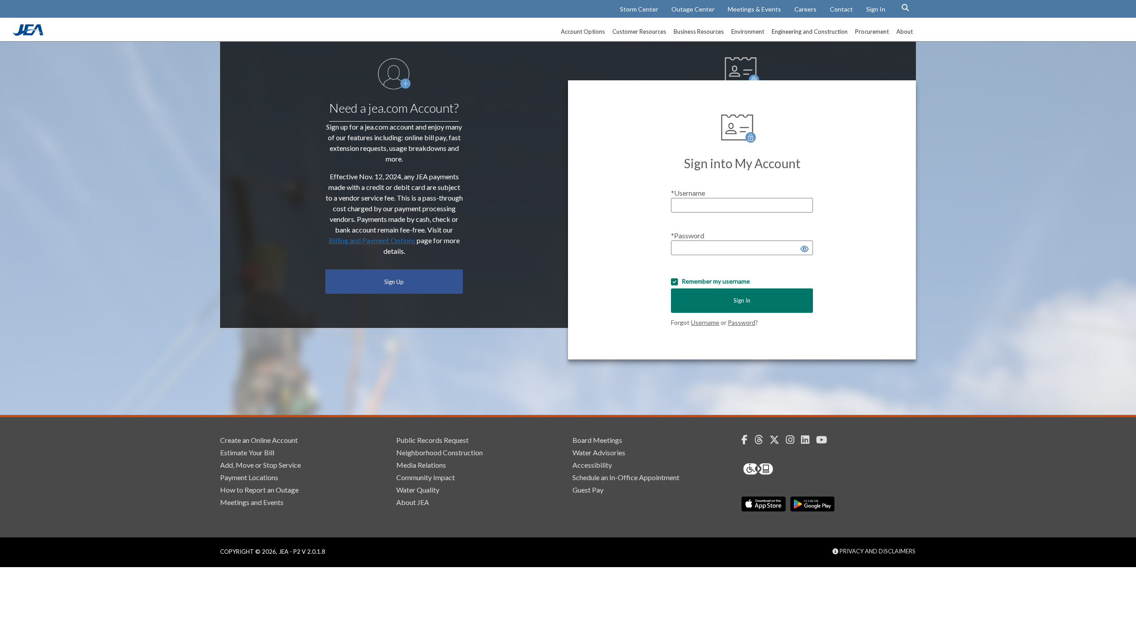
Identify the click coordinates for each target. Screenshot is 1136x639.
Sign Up (394, 281)
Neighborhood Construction (439, 452)
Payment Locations (249, 477)
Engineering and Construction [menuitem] (810, 31)
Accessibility (592, 465)
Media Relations (421, 465)
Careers (805, 9)
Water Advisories (598, 452)
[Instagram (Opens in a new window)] (793, 440)
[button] (905, 7)
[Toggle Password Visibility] (805, 249)
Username (705, 322)
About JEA (412, 502)
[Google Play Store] (812, 504)
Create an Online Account (259, 440)
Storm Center (639, 9)
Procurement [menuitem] (872, 31)
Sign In (875, 9)
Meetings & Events (754, 9)
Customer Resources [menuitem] (639, 31)
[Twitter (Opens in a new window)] (777, 440)
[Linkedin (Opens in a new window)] (808, 440)
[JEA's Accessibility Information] (775, 469)
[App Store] (764, 504)
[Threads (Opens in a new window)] (761, 440)
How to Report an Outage (259, 489)
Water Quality (417, 489)
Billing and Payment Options (372, 240)
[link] (29, 33)
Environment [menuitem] (747, 31)
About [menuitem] (904, 31)
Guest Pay (588, 489)
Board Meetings (597, 440)
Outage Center (692, 9)
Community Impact (425, 477)
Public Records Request (432, 440)
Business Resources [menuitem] (699, 31)
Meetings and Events (252, 502)
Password (741, 322)
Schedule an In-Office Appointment (625, 477)
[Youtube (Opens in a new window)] (825, 440)
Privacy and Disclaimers (876, 551)
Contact (841, 9)
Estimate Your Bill (247, 452)
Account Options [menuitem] (583, 31)
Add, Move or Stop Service (260, 465)
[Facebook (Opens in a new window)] (748, 440)
